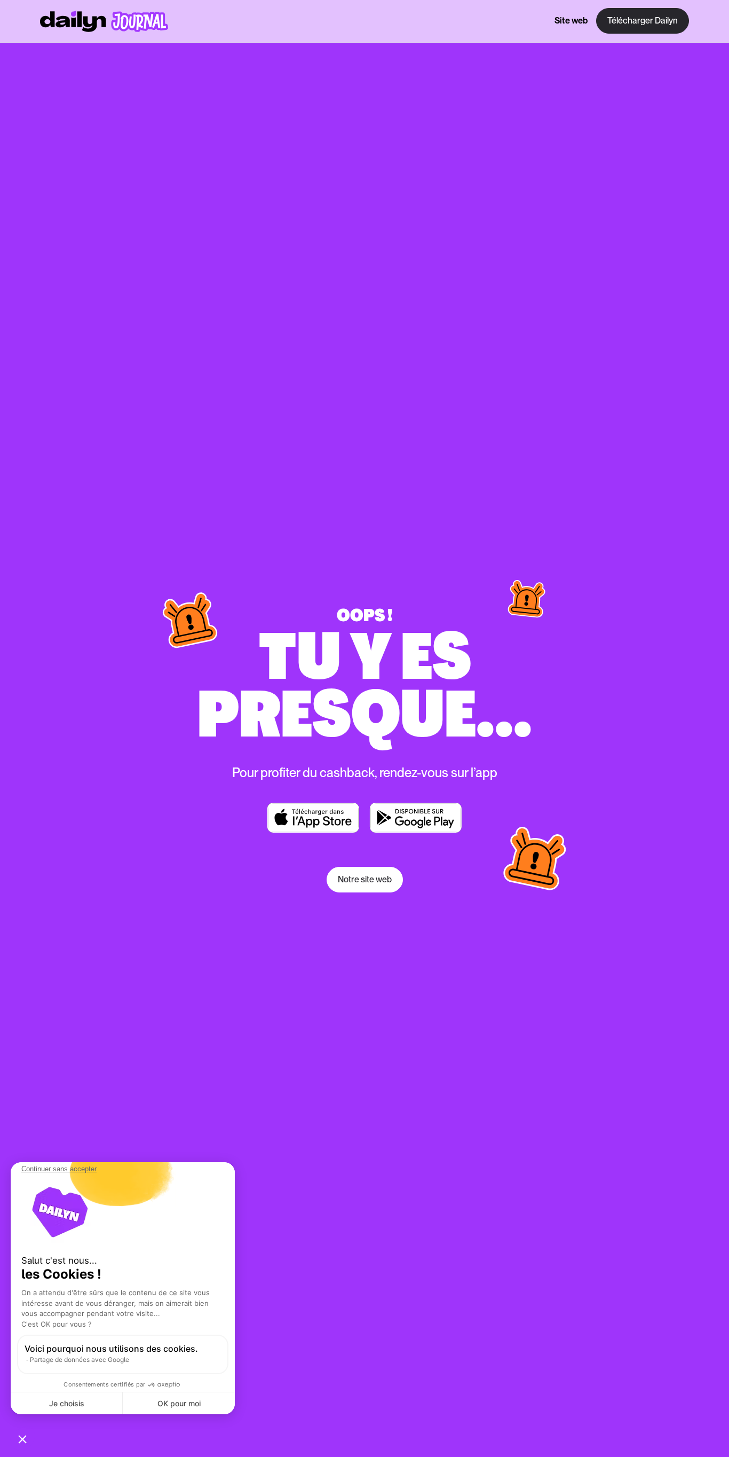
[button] (22, 1439)
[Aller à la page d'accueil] (104, 21)
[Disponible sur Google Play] (416, 818)
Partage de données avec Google (79, 1360)
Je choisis (66, 1403)
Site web (571, 21)
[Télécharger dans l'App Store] (313, 818)
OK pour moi (179, 1403)
